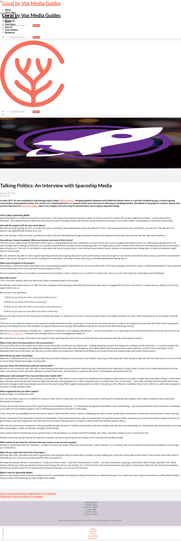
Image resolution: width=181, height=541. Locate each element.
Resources (10, 32)
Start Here (10, 24)
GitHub (94, 502)
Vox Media (104, 520)
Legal (94, 509)
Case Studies (11, 29)
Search (36, 25)
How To (8, 27)
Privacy (95, 514)
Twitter (94, 504)
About (8, 9)
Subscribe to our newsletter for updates (21, 496)
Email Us (95, 507)
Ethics (94, 511)
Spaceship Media (29, 206)
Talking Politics (66, 200)
